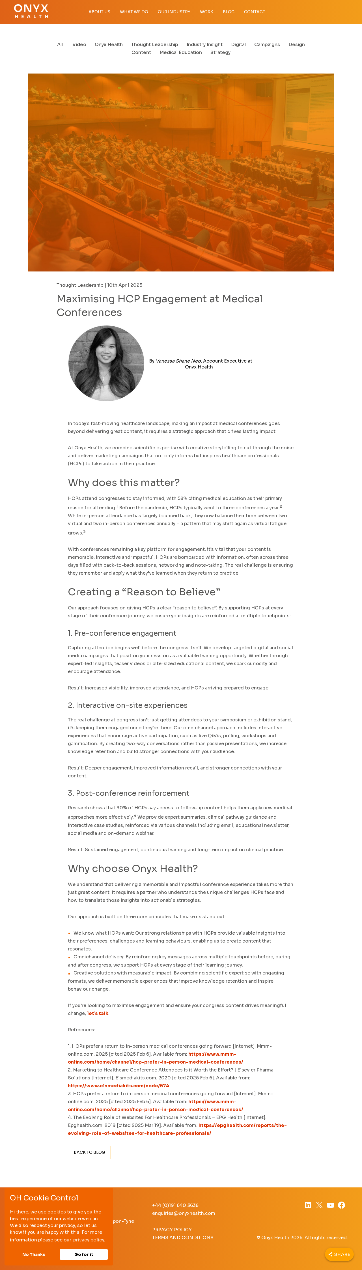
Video (79, 45)
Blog (228, 11)
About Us (99, 11)
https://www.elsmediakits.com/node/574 (118, 1086)
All (60, 45)
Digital (238, 45)
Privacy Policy (172, 1230)
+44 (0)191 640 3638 (175, 1205)
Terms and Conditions (183, 1238)
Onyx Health (109, 45)
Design (296, 45)
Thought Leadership (154, 45)
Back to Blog (89, 1152)
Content (141, 52)
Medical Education (181, 52)
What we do (134, 11)
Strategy (220, 52)
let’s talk (97, 1013)
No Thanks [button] (33, 1254)
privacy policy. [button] (89, 1240)
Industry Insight (205, 45)
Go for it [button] (83, 1254)
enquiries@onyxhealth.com (183, 1213)
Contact (254, 11)
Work (206, 11)
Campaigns (267, 45)
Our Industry (174, 11)
